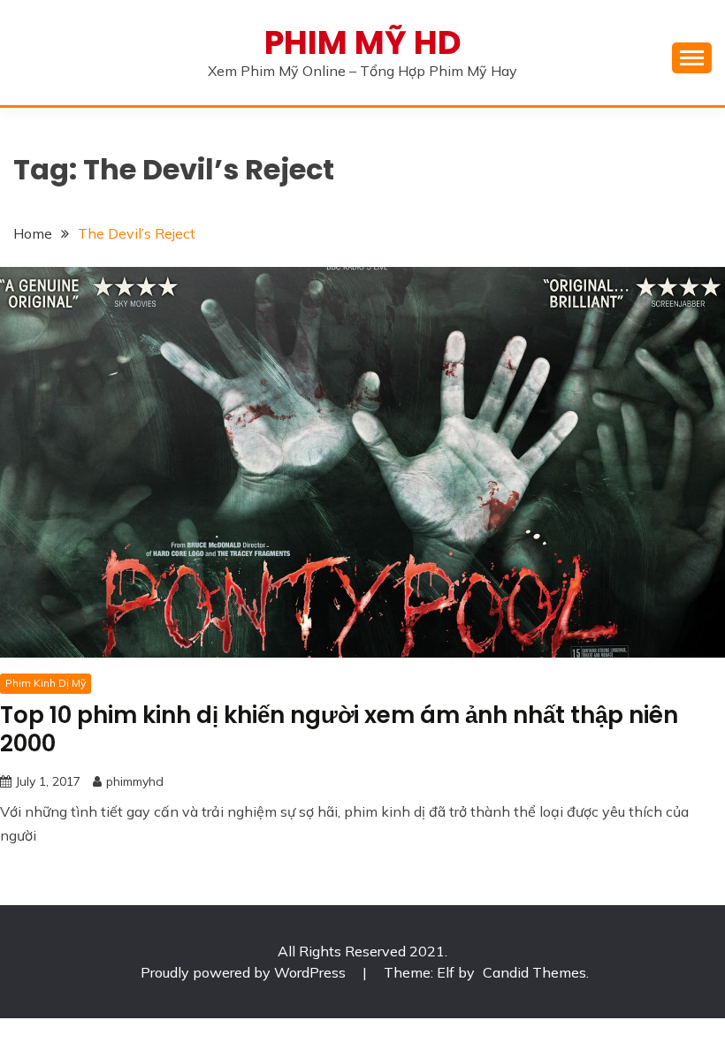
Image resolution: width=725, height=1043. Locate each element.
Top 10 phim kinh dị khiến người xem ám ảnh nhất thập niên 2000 (339, 729)
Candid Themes (534, 972)
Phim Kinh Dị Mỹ (45, 682)
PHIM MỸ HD (363, 42)
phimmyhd (135, 781)
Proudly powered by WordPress (245, 972)
